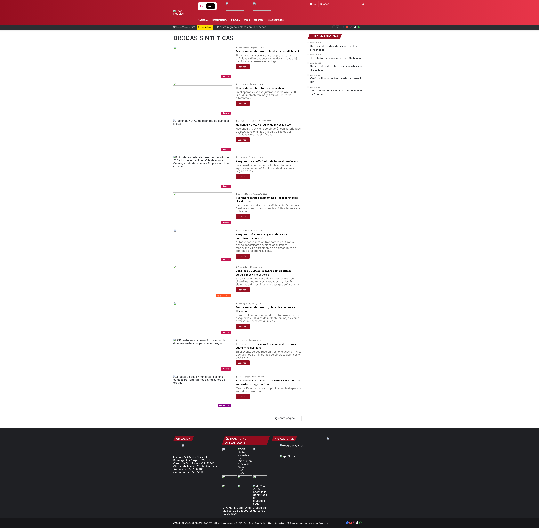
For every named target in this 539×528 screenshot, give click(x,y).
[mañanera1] (229, 479)
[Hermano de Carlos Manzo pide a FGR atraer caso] (229, 452)
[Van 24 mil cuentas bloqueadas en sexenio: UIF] (260, 479)
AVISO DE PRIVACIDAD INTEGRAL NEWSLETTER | (194, 523)
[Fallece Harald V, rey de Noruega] (245, 489)
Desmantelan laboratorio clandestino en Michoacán (268, 51)
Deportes (258, 20)
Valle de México (276, 20)
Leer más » (242, 67)
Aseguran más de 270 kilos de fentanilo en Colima (267, 161)
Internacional (219, 20)
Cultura (235, 20)
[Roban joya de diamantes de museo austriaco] (260, 452)
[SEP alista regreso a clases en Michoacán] (245, 461)
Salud (247, 20)
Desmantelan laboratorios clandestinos (260, 88)
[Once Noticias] (183, 12)
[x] (363, 27)
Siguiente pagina (284, 418)
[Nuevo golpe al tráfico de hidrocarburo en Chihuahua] (245, 479)
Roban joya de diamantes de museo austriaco (242, 27)
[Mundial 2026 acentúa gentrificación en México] (260, 495)
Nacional (203, 20)
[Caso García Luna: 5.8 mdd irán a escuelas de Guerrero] (229, 489)
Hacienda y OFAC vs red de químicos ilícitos (263, 124)
